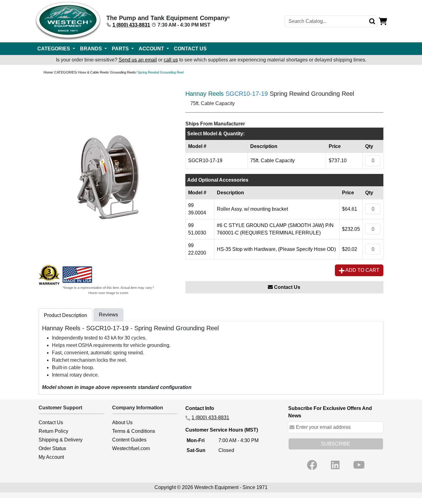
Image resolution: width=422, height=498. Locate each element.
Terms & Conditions (133, 431)
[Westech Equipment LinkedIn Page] (335, 465)
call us (171, 59)
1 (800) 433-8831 (131, 24)
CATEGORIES (65, 72)
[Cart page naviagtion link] (383, 20)
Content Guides (129, 439)
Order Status (52, 448)
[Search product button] (372, 21)
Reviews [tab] (108, 314)
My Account (51, 457)
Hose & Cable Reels (93, 72)
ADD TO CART (361, 270)
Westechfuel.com (131, 448)
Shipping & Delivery (60, 439)
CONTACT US (190, 48)
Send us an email (138, 59)
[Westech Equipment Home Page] (68, 21)
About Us (122, 422)
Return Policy (53, 431)
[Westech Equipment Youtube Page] (359, 465)
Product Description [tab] (65, 315)
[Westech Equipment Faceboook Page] (312, 465)
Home (48, 72)
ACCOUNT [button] (152, 48)
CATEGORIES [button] (54, 48)
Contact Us (286, 287)
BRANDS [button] (91, 48)
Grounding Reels (123, 72)
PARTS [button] (121, 48)
